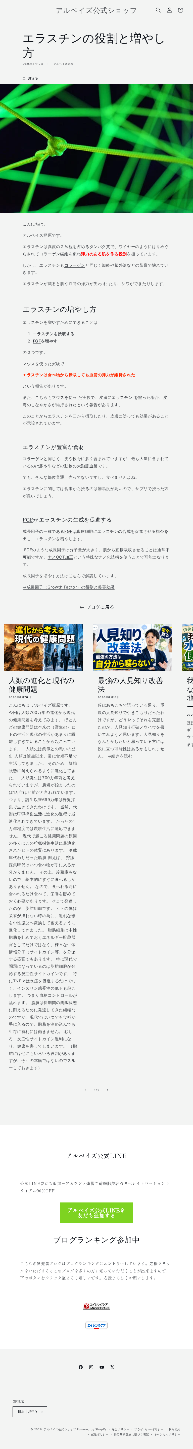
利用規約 (174, 1429)
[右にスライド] (107, 1090)
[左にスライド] (85, 1090)
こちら (75, 575)
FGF (37, 340)
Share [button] (33, 78)
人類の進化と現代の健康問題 (41, 684)
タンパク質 (99, 246)
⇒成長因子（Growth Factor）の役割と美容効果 (69, 587)
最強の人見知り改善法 (130, 684)
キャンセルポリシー (167, 1434)
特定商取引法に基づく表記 (131, 1434)
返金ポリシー (120, 1429)
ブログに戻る (100, 607)
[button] (10, 10)
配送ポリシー (100, 1434)
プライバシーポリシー (149, 1429)
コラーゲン (49, 253)
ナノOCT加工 (60, 557)
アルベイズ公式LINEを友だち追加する (96, 1212)
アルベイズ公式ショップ (60, 1429)
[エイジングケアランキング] (96, 1305)
